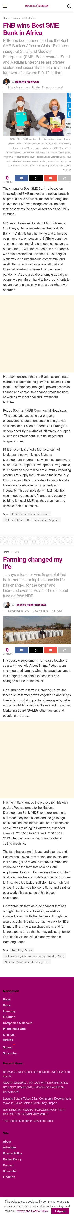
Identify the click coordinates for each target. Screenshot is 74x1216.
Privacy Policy (12, 1153)
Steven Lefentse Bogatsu (43, 520)
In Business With (14, 1029)
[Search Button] (69, 6)
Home (6, 17)
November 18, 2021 (19, 610)
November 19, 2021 (19, 87)
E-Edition (9, 1017)
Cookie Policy (12, 1159)
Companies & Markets (24, 17)
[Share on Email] (50, 178)
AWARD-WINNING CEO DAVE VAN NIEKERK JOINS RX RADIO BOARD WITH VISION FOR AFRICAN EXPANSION (35, 1087)
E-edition (9, 1177)
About (7, 1141)
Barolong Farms (22, 950)
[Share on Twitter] (36, 178)
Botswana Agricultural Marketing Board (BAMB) (34, 956)
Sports (7, 1047)
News (16, 551)
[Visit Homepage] (37, 6)
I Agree (60, 1211)
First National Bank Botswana (30, 514)
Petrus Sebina (14, 520)
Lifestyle (9, 1035)
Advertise (9, 1147)
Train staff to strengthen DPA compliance (28, 1121)
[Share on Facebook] (21, 178)
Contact (8, 1165)
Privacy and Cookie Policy (32, 1211)
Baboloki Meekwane (27, 81)
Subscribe (10, 1053)
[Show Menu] (5, 6)
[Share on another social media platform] (64, 178)
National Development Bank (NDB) (27, 962)
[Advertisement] (37, 333)
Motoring (8, 1039)
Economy (9, 1011)
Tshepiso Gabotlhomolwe (30, 604)
